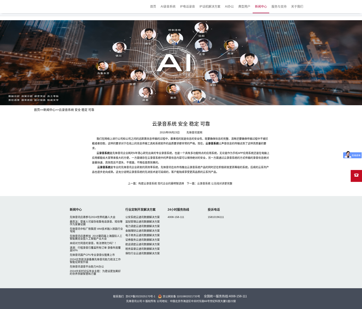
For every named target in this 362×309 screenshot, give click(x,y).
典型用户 (244, 6)
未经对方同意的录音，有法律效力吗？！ (93, 243)
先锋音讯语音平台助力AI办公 (87, 266)
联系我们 (118, 296)
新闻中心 (261, 6)
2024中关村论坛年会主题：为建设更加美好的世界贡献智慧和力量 (95, 272)
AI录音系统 (168, 6)
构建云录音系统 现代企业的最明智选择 (161, 183)
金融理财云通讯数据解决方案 (142, 230)
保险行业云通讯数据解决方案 (142, 253)
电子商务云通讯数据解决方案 (142, 235)
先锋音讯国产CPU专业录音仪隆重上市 (92, 254)
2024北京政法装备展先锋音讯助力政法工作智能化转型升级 (95, 260)
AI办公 (229, 6)
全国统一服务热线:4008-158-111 (225, 296)
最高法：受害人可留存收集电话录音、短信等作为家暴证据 (96, 223)
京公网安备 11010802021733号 (181, 296)
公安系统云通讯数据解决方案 (142, 217)
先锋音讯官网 (194, 132)
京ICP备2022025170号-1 (140, 296)
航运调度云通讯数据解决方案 (142, 244)
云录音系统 (103, 152)
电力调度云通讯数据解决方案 (142, 226)
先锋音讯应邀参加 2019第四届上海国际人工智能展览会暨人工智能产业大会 (96, 237)
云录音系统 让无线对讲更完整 (214, 183)
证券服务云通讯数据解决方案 (142, 239)
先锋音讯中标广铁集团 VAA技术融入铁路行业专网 (96, 230)
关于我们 (297, 6)
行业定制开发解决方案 (140, 209)
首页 (153, 6)
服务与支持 (279, 6)
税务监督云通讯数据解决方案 (142, 248)
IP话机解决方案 (209, 6)
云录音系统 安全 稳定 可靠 (76, 109)
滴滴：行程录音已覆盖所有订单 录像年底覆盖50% (95, 249)
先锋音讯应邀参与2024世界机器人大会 (92, 217)
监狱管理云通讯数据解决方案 (142, 221)
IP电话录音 (187, 6)
